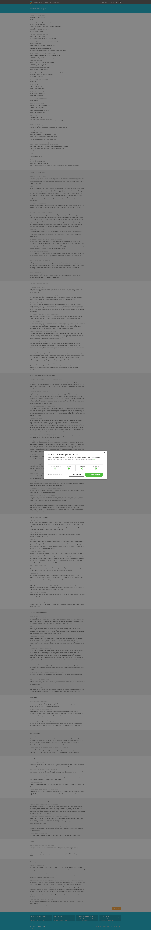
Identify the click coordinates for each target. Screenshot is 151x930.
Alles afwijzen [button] (76, 474)
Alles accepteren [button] (94, 474)
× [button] (104, 452)
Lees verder (96, 459)
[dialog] (75, 465)
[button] (75, 462)
